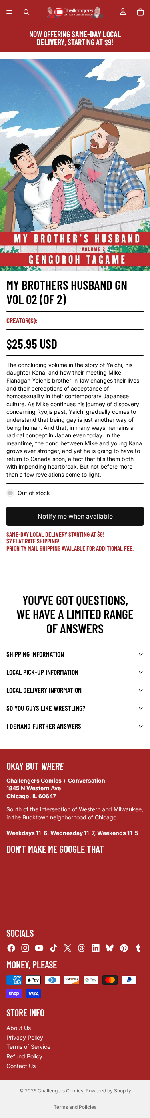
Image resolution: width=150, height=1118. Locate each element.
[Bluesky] (109, 948)
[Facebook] (11, 948)
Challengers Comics (60, 1091)
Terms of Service (28, 1046)
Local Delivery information (44, 689)
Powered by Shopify (108, 1091)
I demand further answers (43, 725)
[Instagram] (25, 948)
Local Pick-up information (42, 671)
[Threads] (81, 948)
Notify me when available (75, 516)
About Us (18, 1027)
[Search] (26, 12)
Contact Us (21, 1065)
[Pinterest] (124, 948)
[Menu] (9, 12)
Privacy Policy (24, 1037)
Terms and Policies (75, 1107)
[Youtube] (39, 948)
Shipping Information (35, 653)
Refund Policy (24, 1056)
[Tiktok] (53, 948)
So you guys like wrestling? (45, 707)
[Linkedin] (95, 948)
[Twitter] (67, 948)
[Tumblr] (138, 948)
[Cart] (140, 12)
